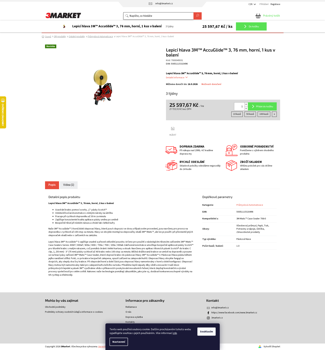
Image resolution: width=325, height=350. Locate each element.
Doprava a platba (134, 317)
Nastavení (118, 342)
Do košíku (253, 26)
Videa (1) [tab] (68, 185)
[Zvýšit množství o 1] (246, 104)
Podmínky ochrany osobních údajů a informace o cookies (74, 312)
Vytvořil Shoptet (272, 346)
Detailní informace (175, 77)
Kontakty (130, 322)
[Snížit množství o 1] (246, 108)
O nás (128, 312)
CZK (251, 4)
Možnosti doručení (211, 84)
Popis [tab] (52, 185)
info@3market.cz (220, 307)
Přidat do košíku (264, 106)
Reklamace (131, 307)
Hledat (197, 16)
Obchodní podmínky (55, 307)
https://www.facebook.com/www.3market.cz (234, 312)
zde (175, 333)
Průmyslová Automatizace (249, 205)
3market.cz (217, 317)
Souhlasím (206, 331)
